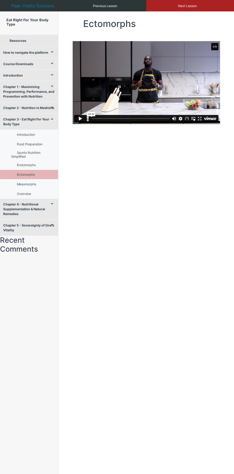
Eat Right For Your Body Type (27, 22)
